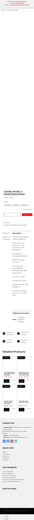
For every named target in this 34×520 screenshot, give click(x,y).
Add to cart (27, 214)
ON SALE (5, 460)
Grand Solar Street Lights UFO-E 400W (24, 401)
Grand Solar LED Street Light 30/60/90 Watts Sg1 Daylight (9, 374)
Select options (7, 381)
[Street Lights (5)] (17, 100)
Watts (6, 202)
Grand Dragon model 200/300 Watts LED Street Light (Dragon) (24, 374)
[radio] (8, 205)
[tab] (6, 233)
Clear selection (28, 209)
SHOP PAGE (6, 458)
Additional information (6, 238)
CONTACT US (6, 454)
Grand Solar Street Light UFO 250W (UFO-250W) (8, 402)
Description (6, 233)
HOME (4, 452)
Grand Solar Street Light (18, 225)
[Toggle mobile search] (32, 10)
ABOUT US (5, 456)
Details (13, 380)
